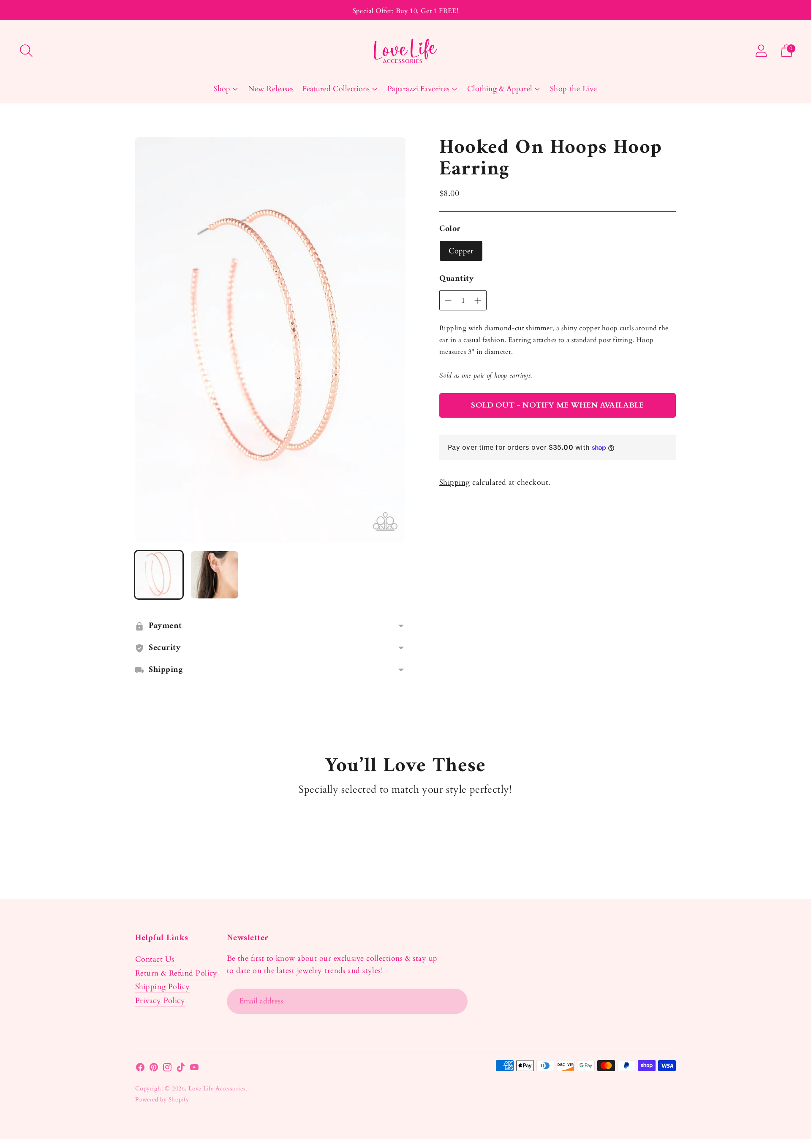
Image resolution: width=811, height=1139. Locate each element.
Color (450, 229)
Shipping (454, 482)
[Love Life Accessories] (405, 51)
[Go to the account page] (761, 51)
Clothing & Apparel (499, 89)
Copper (461, 251)
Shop (222, 89)
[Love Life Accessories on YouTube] (194, 1069)
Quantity (456, 279)
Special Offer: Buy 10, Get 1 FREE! (406, 11)
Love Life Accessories (216, 1089)
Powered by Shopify (162, 1100)
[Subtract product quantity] (477, 301)
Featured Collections (336, 89)
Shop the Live (573, 89)
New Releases (271, 89)
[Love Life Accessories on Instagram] (167, 1069)
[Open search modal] (26, 51)
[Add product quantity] (448, 301)
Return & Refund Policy (176, 973)
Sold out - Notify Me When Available (557, 405)
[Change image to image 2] (214, 574)
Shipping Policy (162, 986)
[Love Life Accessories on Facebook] (140, 1069)
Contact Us (154, 959)
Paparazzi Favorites (418, 89)
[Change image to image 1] (158, 574)
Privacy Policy (160, 1000)
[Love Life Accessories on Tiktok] (181, 1069)
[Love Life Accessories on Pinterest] (154, 1069)
